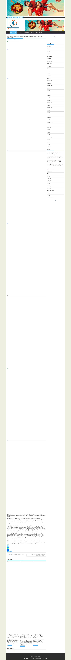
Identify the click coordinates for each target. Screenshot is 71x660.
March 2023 (49, 105)
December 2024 (49, 80)
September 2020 (50, 125)
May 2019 (48, 142)
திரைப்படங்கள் (49, 188)
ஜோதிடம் (48, 183)
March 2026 (49, 54)
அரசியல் (36, 32)
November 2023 (49, 102)
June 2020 (48, 130)
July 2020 (48, 129)
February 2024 (49, 97)
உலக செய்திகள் (49, 178)
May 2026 (48, 51)
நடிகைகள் (48, 193)
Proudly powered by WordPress (29, 658)
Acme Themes (45, 658)
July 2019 (48, 139)
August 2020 (49, 127)
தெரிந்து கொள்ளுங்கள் (50, 190)
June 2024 (48, 90)
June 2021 (48, 112)
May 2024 (48, 92)
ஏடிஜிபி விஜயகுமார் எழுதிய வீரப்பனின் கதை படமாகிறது (16, 554)
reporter (15, 39)
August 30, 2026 (10, 634)
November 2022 (49, 107)
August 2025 (49, 66)
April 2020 (48, 134)
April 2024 (48, 93)
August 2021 (49, 108)
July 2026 (48, 48)
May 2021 (48, 114)
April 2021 (48, 115)
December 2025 (49, 59)
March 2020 (49, 136)
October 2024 (49, 83)
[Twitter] (26, 547)
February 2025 (49, 76)
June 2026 (48, 49)
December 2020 (49, 122)
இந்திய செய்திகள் (49, 176)
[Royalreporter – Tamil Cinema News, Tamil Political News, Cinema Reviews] (35, 15)
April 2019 (48, 144)
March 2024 (49, 95)
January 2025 (49, 78)
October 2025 (49, 63)
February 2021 (49, 119)
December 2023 (49, 100)
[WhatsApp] (26, 548)
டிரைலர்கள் (48, 185)
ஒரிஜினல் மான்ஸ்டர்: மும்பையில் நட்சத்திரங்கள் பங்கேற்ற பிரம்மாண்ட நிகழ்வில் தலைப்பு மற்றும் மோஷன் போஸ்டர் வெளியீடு (55, 161)
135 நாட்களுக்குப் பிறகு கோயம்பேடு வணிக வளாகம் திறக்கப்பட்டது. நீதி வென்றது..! (38, 555)
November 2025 (49, 61)
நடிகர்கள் (40, 32)
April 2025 (48, 73)
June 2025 (48, 70)
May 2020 (48, 132)
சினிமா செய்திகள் (13, 32)
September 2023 (50, 103)
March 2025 (49, 75)
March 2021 (49, 117)
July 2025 (48, 68)
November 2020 (49, 124)
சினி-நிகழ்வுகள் (19, 32)
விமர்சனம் (32, 32)
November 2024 (49, 81)
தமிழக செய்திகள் (26, 32)
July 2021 (48, 110)
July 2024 (48, 88)
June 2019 (48, 141)
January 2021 (49, 120)
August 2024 (49, 86)
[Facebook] (26, 545)
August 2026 (49, 46)
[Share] (26, 550)
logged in (13, 650)
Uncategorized (49, 171)
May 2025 (48, 71)
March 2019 (49, 146)
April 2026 (48, 53)
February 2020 (49, 137)
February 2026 (49, 56)
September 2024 (50, 85)
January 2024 (49, 98)
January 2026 (49, 58)
